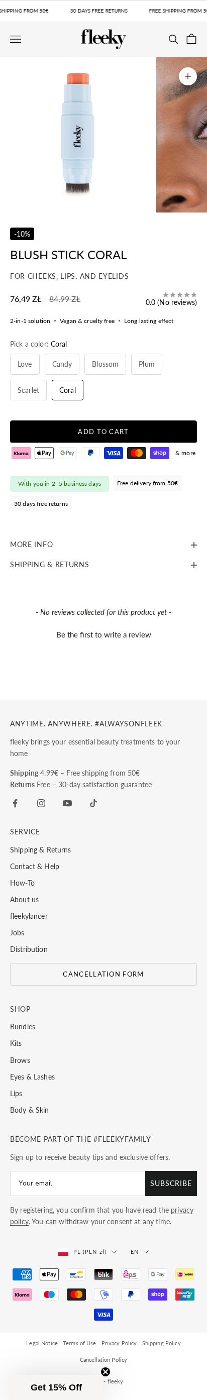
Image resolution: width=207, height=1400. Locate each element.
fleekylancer (29, 916)
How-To (22, 883)
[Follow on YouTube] (67, 803)
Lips (16, 1093)
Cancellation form (103, 974)
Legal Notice (42, 1343)
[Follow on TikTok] (93, 803)
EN (135, 1251)
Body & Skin (29, 1110)
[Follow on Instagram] (41, 803)
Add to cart (103, 431)
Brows (20, 1060)
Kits (16, 1043)
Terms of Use (79, 1343)
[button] (103, 633)
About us (24, 899)
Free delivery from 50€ (147, 483)
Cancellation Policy (104, 1359)
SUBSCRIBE (171, 1183)
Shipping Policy (161, 1343)
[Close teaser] (105, 1372)
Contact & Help (34, 866)
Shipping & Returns (40, 849)
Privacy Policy (119, 1343)
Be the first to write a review (103, 634)
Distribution (29, 949)
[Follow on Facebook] (15, 803)
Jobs (17, 932)
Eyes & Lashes (32, 1076)
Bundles (22, 1026)
